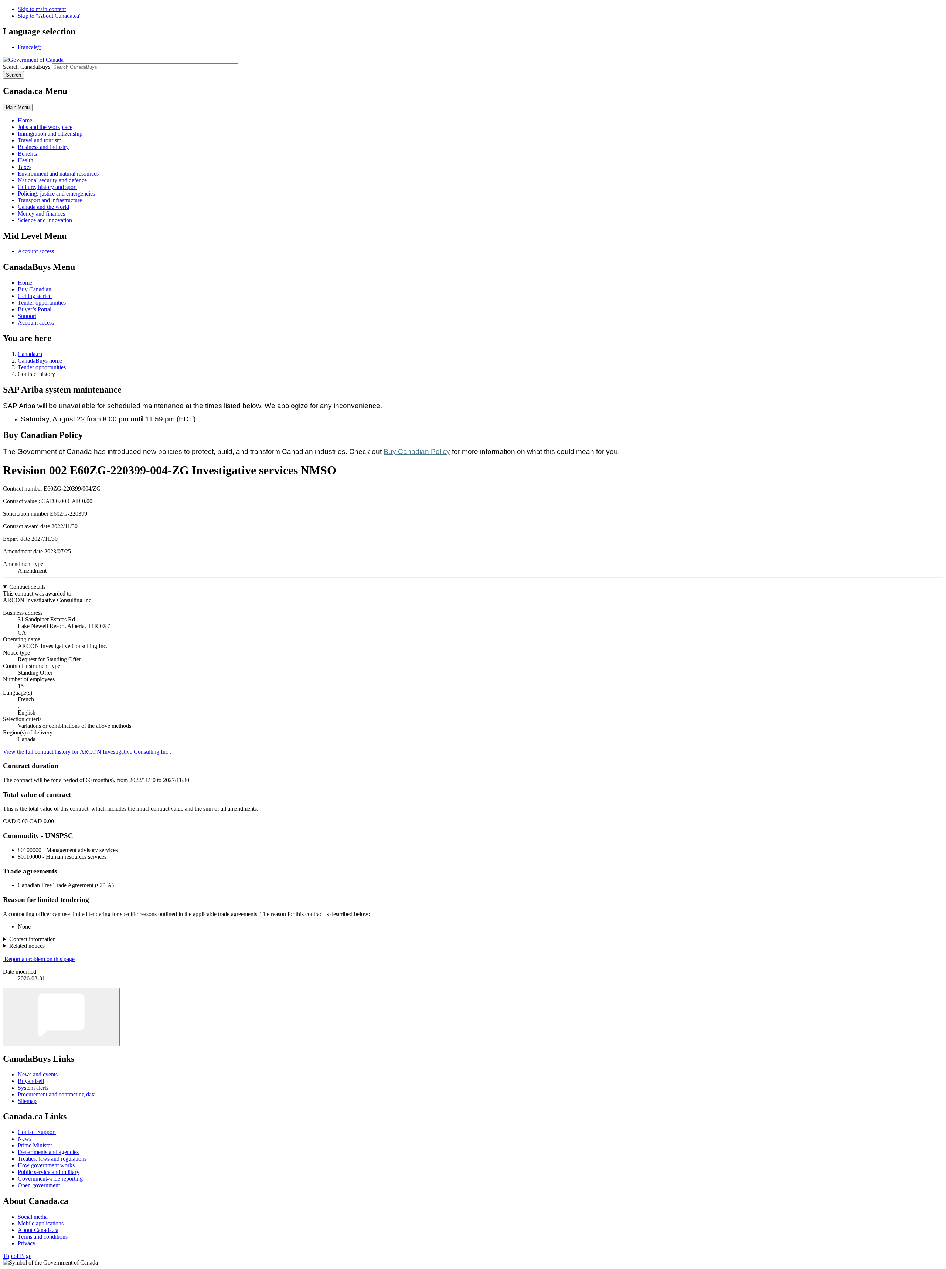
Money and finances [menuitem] (41, 213)
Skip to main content (42, 9)
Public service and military (48, 1172)
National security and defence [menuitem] (52, 180)
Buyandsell (31, 1081)
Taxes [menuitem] (24, 167)
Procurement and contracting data (57, 1094)
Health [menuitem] (25, 160)
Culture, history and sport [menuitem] (47, 187)
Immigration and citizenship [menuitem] (50, 133)
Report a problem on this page (39, 959)
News (24, 1139)
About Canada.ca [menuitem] (38, 1230)
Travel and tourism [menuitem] (39, 140)
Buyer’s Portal (34, 309)
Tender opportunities (42, 302)
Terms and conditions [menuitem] (43, 1237)
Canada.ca (30, 354)
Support (27, 316)
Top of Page (17, 1256)
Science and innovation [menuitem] (45, 220)
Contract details (27, 587)
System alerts (33, 1088)
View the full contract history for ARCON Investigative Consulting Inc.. (87, 752)
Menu (18, 107)
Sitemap (27, 1101)
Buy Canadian (34, 289)
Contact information (32, 939)
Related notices (27, 946)
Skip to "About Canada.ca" (50, 16)
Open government (39, 1185)
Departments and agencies (48, 1152)
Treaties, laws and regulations (52, 1159)
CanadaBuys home (40, 360)
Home (25, 282)
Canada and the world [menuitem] (43, 207)
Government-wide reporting (50, 1178)
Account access (36, 251)
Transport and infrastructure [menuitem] (50, 200)
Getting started (35, 296)
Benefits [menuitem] (27, 153)
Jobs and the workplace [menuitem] (45, 127)
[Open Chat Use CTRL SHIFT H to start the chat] (61, 1017)
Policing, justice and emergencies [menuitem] (56, 193)
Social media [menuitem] (33, 1217)
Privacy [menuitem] (26, 1243)
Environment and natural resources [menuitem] (58, 173)
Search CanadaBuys (26, 67)
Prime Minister (35, 1145)
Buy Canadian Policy (417, 451)
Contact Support (37, 1132)
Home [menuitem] (25, 120)
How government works (46, 1165)
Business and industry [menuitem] (43, 147)
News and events (38, 1074)
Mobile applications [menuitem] (41, 1223)
